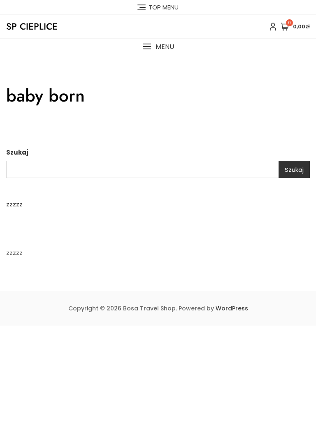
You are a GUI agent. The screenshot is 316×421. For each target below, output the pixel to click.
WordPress (232, 308)
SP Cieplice (32, 26)
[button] (158, 47)
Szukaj (17, 152)
